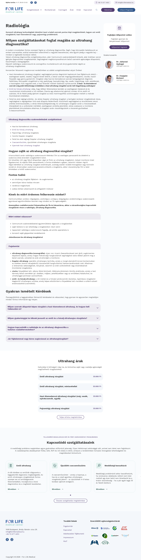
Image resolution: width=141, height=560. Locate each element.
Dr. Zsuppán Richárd (121, 77)
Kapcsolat (88, 10)
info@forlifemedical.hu (15, 532)
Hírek (78, 10)
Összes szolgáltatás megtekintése (70, 501)
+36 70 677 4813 (12, 534)
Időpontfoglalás (126, 10)
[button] (53, 308)
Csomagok (62, 10)
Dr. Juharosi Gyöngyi (122, 63)
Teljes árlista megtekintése (70, 417)
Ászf (65, 541)
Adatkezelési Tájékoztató (73, 534)
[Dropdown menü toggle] (41, 10)
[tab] (70, 495)
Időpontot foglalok (119, 47)
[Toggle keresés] (96, 10)
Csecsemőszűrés (19, 142)
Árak (72, 10)
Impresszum (68, 537)
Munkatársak (50, 10)
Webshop (108, 10)
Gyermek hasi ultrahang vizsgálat (26, 145)
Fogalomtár (68, 526)
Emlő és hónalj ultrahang (19, 89)
